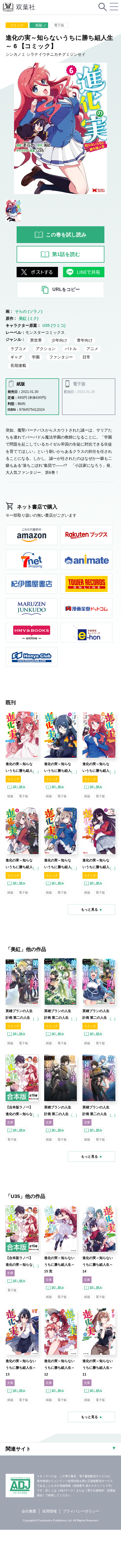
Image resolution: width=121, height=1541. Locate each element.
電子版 (59, 25)
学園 (36, 357)
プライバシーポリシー (81, 1511)
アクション (45, 348)
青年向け (85, 340)
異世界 (36, 340)
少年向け (59, 340)
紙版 (38, 25)
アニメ (92, 348)
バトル (71, 348)
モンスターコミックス (45, 332)
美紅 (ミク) (29, 318)
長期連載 (18, 365)
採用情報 (49, 1511)
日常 (86, 357)
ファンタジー (61, 357)
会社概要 (29, 1511)
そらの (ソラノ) (28, 311)
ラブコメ (18, 348)
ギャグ (16, 357)
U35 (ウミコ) (54, 325)
